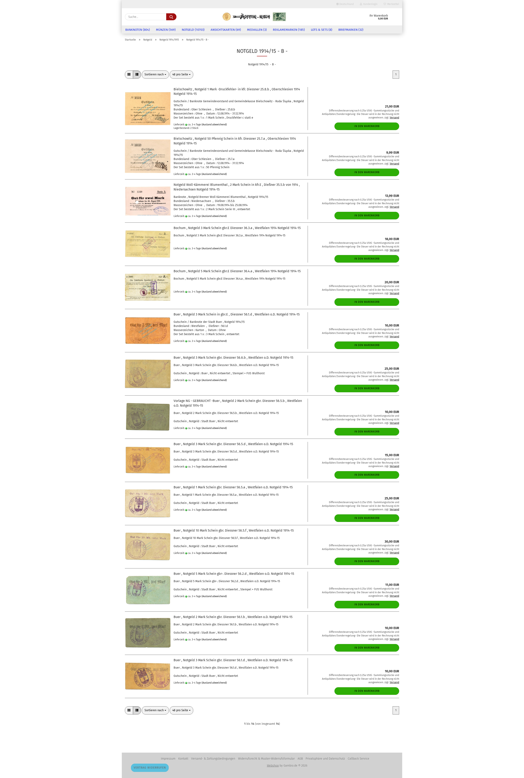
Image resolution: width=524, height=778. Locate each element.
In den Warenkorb (366, 126)
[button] (129, 74)
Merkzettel (392, 4)
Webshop (273, 765)
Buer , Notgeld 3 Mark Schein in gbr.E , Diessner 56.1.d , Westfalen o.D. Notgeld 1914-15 (237, 314)
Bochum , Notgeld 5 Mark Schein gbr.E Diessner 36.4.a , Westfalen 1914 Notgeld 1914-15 (237, 271)
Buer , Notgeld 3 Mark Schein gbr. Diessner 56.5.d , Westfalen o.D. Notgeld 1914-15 (233, 444)
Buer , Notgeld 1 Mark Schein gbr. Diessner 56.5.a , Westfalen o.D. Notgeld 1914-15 (233, 487)
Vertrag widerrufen (150, 767)
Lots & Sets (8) (321, 30)
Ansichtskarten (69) (226, 30)
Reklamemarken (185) (289, 30)
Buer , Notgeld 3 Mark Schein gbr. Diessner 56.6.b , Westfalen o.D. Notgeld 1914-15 (233, 358)
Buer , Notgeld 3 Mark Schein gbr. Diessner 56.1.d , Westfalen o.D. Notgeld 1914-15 (233, 660)
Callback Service (358, 758)
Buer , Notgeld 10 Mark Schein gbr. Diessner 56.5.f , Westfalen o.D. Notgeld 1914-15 (234, 530)
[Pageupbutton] (513, 772)
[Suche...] (171, 16)
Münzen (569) (166, 30)
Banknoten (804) (137, 30)
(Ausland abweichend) (214, 124)
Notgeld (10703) (193, 30)
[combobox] (155, 74)
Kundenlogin (369, 4)
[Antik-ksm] (254, 16)
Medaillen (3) (257, 30)
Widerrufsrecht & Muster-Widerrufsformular (266, 758)
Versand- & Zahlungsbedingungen (213, 758)
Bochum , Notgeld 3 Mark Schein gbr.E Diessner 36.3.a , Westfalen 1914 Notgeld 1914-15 (237, 228)
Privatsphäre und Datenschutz (325, 758)
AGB (300, 758)
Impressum (168, 758)
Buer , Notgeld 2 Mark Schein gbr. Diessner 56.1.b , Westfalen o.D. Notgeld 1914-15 (233, 617)
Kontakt (183, 758)
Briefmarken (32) (350, 30)
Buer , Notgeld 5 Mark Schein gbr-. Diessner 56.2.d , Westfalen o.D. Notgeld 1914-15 (234, 574)
